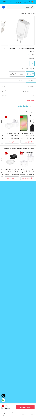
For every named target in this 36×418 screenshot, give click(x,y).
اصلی (32, 63)
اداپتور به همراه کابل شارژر (17, 74)
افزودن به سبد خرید (25, 407)
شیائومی (29, 54)
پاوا (34, 13)
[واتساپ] (3, 400)
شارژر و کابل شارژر (25, 13)
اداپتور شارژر (30, 74)
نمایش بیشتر (30, 100)
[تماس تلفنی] (3, 396)
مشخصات (31, 81)
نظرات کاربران (20, 81)
